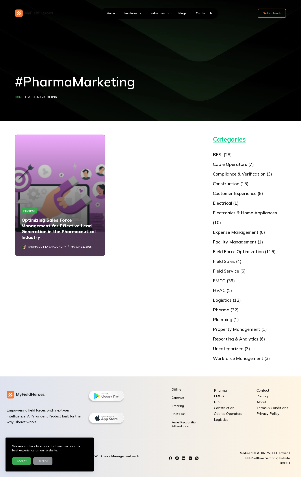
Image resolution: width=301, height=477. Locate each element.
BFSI (218, 154)
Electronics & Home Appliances (245, 212)
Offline (176, 389)
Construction (226, 183)
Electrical (222, 203)
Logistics (222, 300)
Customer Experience (234, 193)
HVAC (219, 290)
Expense (178, 398)
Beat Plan (179, 414)
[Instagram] (177, 458)
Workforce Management (238, 358)
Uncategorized (228, 348)
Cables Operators (228, 413)
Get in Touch (272, 13)
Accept (22, 461)
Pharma (29, 210)
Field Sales (224, 261)
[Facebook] (170, 458)
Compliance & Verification (239, 174)
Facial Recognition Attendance (184, 424)
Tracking (178, 406)
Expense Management (235, 232)
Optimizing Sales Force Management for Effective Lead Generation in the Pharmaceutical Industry (59, 228)
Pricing (262, 396)
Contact (262, 390)
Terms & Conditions (272, 408)
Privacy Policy (267, 413)
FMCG (219, 280)
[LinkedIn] (183, 458)
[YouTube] (190, 458)
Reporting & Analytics (235, 339)
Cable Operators (230, 164)
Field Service (226, 271)
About (261, 402)
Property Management (236, 329)
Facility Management (234, 242)
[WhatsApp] (197, 458)
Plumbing (222, 319)
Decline (43, 461)
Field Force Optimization (238, 251)
